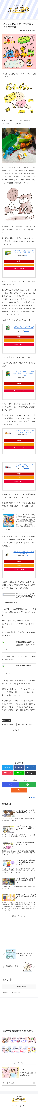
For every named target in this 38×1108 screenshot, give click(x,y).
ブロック (29, 724)
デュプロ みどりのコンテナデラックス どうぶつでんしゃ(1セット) (23, 251)
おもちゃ (21, 724)
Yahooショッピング (19, 268)
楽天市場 (19, 261)
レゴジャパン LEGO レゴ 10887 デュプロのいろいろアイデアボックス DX (23, 373)
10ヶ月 (5, 724)
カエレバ (26, 255)
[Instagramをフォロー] (10, 784)
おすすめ (13, 724)
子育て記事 (6, 720)
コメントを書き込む (19, 986)
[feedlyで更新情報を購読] (27, 784)
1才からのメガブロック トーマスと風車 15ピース (24, 552)
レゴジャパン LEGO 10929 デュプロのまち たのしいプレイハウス (23, 327)
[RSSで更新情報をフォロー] (19, 790)
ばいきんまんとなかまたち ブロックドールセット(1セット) (23, 465)
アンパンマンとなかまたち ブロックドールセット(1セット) (23, 431)
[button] (34, 1083)
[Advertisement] (19, 745)
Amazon (19, 265)
